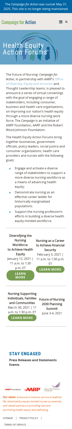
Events (14, 365)
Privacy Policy (28, 418)
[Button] (60, 21)
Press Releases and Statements (33, 360)
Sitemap (8, 418)
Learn (22, 318)
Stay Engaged (25, 353)
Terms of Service (15, 424)
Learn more (20, 275)
